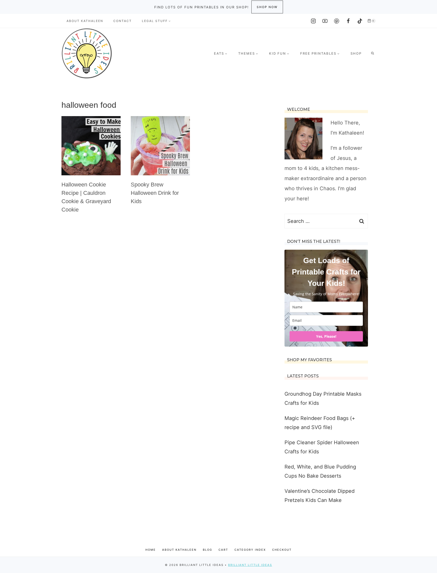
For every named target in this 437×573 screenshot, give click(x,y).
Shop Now (267, 7)
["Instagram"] (313, 21)
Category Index (250, 549)
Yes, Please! (326, 336)
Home (150, 549)
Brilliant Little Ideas (250, 565)
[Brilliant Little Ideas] (86, 53)
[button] (169, 21)
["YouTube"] (325, 21)
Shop (356, 53)
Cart (223, 549)
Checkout (282, 549)
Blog (207, 549)
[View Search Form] (372, 53)
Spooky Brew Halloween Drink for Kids (155, 192)
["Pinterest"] (337, 21)
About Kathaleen (85, 21)
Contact (122, 21)
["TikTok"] (360, 21)
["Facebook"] (348, 21)
